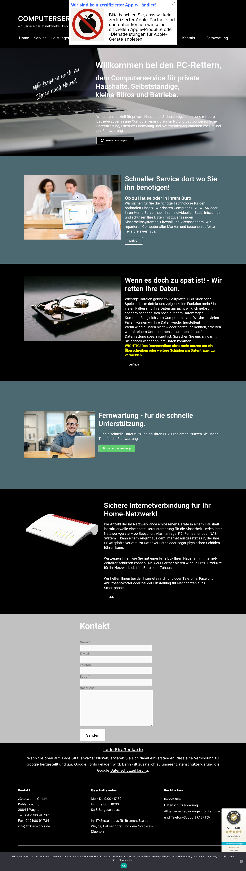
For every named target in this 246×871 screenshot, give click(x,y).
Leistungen (60, 38)
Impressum (172, 799)
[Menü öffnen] (200, 38)
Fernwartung (217, 38)
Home (24, 38)
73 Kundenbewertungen (234, 843)
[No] (241, 861)
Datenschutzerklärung (129, 770)
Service (40, 38)
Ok (124, 865)
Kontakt (188, 38)
